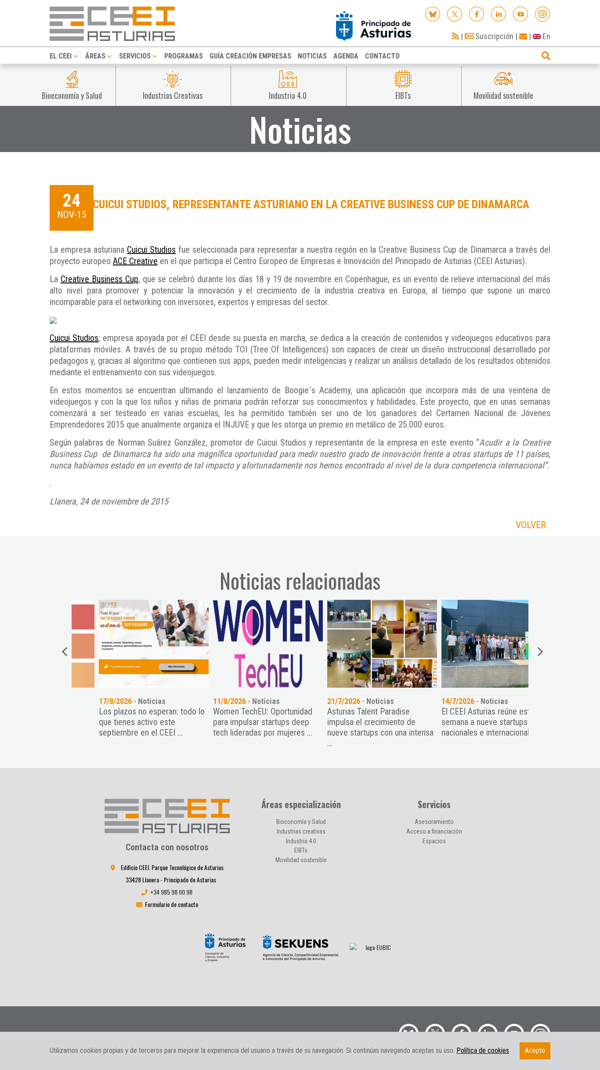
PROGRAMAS (183, 56)
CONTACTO (382, 56)
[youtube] (520, 13)
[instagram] (542, 13)
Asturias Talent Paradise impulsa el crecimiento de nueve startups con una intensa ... (355, 727)
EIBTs (300, 850)
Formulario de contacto (171, 904)
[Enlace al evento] (129, 644)
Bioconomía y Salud (301, 821)
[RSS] (455, 36)
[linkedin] (498, 13)
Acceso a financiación (434, 831)
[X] (455, 13)
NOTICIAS (312, 56)
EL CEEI (61, 56)
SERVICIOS (135, 56)
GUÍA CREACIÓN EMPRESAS (250, 56)
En (545, 36)
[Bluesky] (433, 13)
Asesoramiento (434, 821)
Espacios (434, 841)
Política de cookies (482, 1050)
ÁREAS (95, 56)
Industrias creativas (301, 831)
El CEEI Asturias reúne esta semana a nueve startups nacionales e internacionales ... (468, 722)
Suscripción (493, 36)
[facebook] (476, 13)
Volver (531, 524)
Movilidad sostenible (301, 859)
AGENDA (345, 56)
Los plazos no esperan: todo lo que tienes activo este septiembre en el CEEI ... (127, 722)
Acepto (535, 1050)
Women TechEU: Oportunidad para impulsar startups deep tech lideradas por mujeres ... (237, 722)
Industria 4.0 (301, 841)
